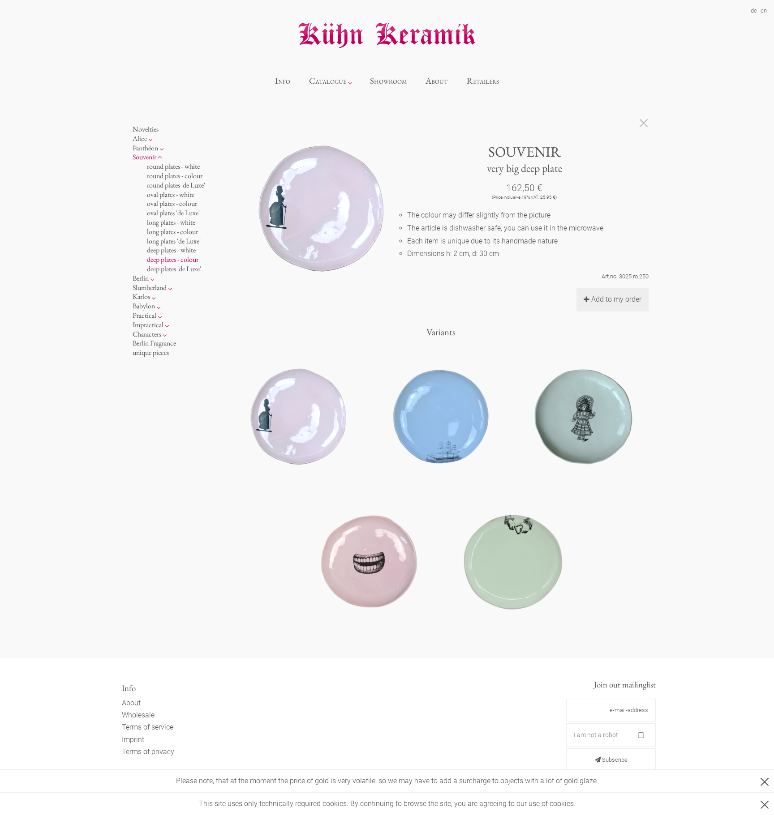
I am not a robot (596, 734)
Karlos (141, 296)
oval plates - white (170, 194)
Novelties (146, 129)
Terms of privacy (148, 751)
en (764, 10)
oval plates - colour (172, 203)
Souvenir (144, 157)
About (437, 80)
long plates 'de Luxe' (174, 240)
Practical (144, 315)
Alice (140, 138)
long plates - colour (172, 231)
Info (282, 80)
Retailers (483, 80)
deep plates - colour (172, 259)
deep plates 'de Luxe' (174, 268)
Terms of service (147, 727)
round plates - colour (174, 175)
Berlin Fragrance (154, 343)
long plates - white (171, 222)
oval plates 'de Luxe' (173, 213)
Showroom (388, 80)
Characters (147, 333)
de (754, 10)
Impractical (148, 324)
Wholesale (138, 715)
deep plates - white (171, 250)
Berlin (141, 277)
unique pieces (151, 352)
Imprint (133, 739)
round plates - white (173, 166)
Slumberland (150, 287)
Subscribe (614, 759)
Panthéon (145, 147)
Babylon (144, 306)
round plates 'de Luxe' (176, 184)
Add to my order (616, 299)
